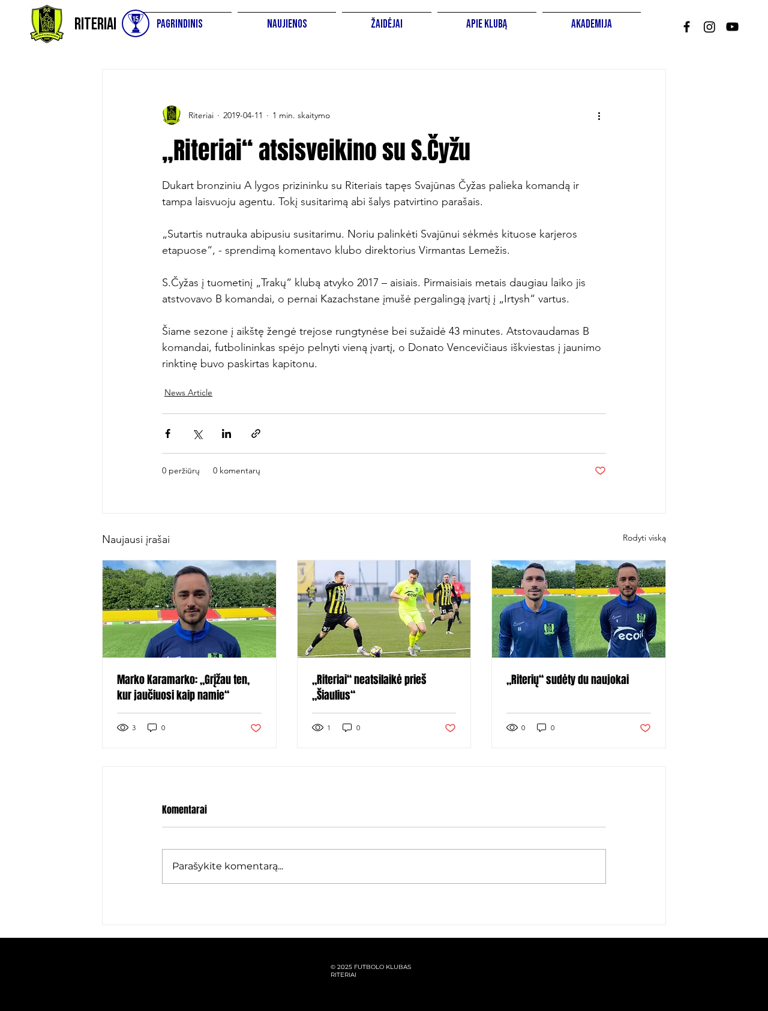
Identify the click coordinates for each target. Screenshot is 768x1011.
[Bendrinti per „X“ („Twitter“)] (197, 433)
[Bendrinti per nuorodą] (256, 433)
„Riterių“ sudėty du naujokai (567, 680)
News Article (188, 392)
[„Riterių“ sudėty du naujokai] (578, 609)
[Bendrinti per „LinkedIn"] (226, 433)
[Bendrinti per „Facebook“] (167, 433)
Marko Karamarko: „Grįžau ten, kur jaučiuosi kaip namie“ (183, 687)
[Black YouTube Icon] (732, 26)
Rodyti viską (644, 537)
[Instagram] (709, 26)
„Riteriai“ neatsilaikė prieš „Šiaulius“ (369, 687)
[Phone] (135, 23)
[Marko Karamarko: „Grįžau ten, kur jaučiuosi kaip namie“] (189, 609)
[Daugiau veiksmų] (599, 115)
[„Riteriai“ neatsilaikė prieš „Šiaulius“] (384, 609)
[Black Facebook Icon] (686, 26)
